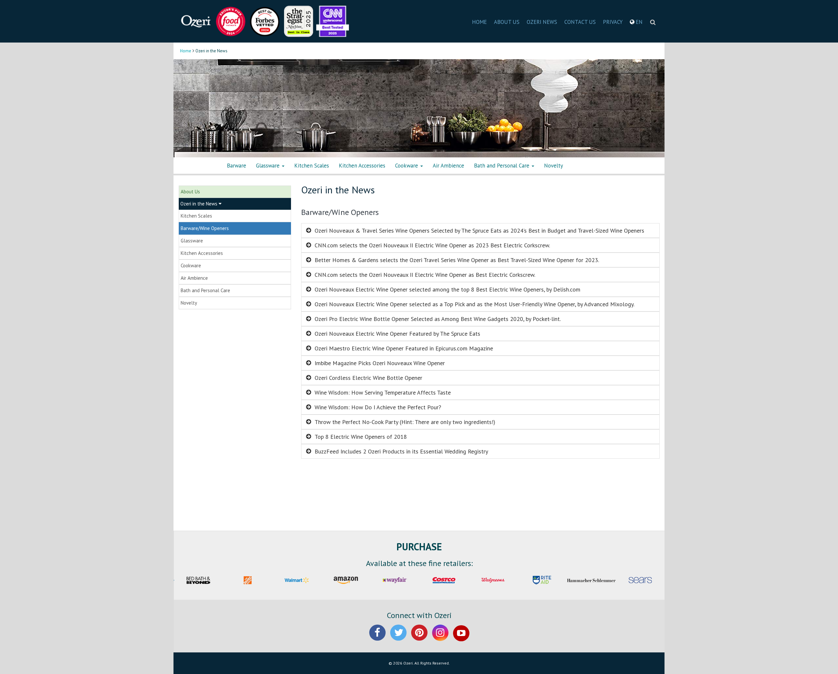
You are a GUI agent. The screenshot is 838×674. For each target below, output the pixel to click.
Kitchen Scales (311, 165)
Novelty (553, 165)
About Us (190, 191)
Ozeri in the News (199, 204)
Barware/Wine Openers (205, 228)
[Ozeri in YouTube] (461, 638)
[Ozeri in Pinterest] (419, 638)
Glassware (268, 165)
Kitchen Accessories (362, 165)
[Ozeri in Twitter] (398, 638)
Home (185, 51)
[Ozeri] (196, 21)
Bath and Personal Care (502, 165)
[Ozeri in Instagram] (440, 638)
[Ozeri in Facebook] (377, 638)
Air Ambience (448, 165)
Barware (236, 165)
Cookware (407, 165)
